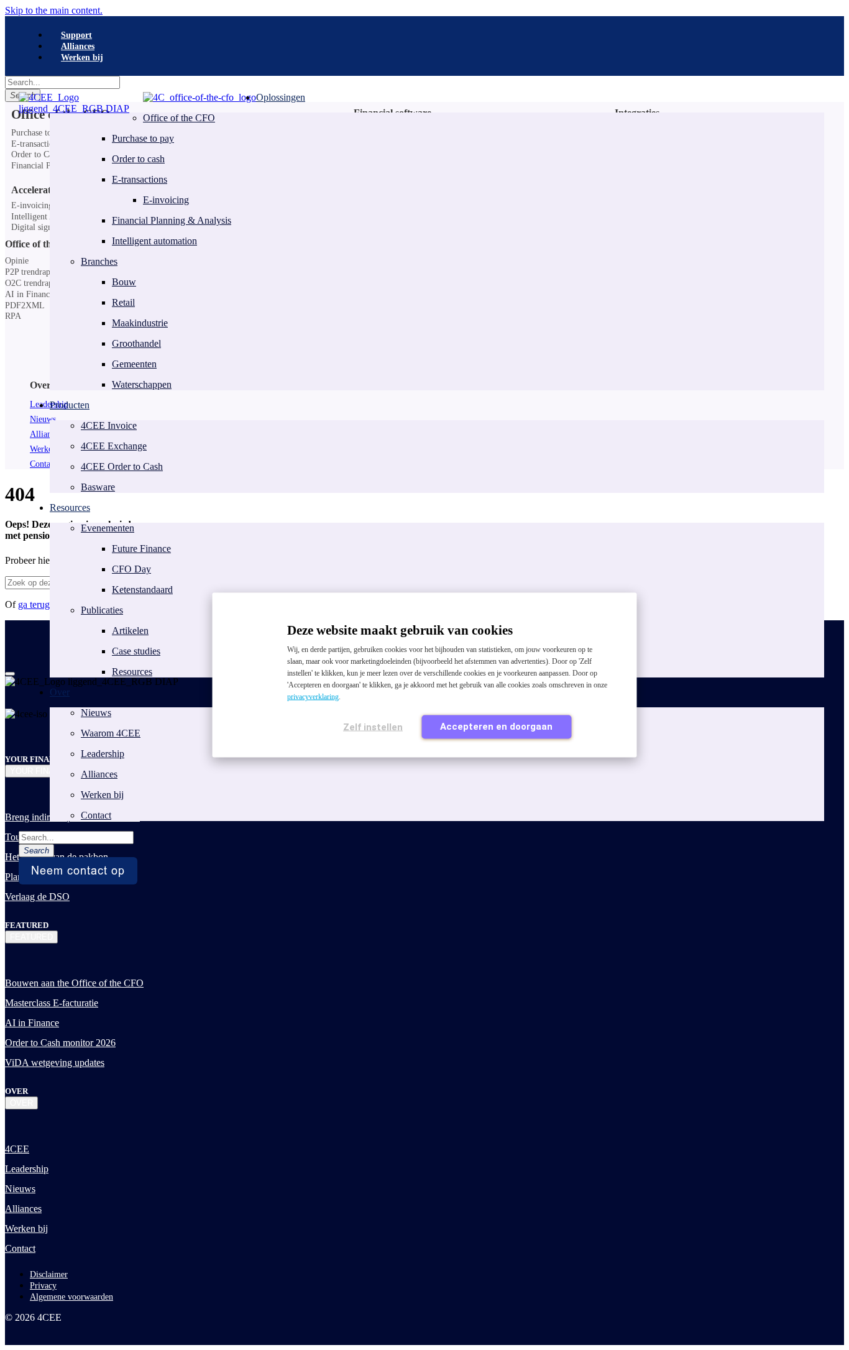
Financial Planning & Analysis (171, 220)
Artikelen (130, 630)
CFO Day (131, 569)
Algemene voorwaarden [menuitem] (71, 1297)
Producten (69, 405)
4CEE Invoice (109, 425)
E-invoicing (166, 200)
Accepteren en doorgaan (496, 726)
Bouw (124, 282)
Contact (96, 815)
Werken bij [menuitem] (82, 57)
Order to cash (138, 159)
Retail (123, 302)
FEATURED (31, 937)
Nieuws (96, 712)
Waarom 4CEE (110, 733)
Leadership (102, 753)
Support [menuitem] (76, 35)
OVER (21, 1103)
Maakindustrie (140, 323)
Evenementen (107, 528)
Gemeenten (134, 364)
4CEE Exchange (114, 446)
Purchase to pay (143, 138)
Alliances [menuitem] (77, 46)
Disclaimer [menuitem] (49, 1274)
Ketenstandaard (142, 589)
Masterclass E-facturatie (51, 1003)
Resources (132, 671)
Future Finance (141, 548)
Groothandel (136, 343)
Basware (98, 487)
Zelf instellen (373, 727)
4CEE (17, 1149)
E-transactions (139, 179)
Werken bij (102, 794)
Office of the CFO (179, 117)
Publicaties (102, 610)
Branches (99, 261)
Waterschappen (142, 384)
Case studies (136, 651)
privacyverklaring (313, 696)
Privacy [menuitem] (43, 1285)
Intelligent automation (154, 241)
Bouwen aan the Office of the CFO (74, 983)
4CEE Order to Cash (122, 466)
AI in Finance (32, 1022)
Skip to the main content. (54, 10)
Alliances (99, 774)
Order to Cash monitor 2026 (60, 1042)
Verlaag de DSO (37, 896)
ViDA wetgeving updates (54, 1062)
